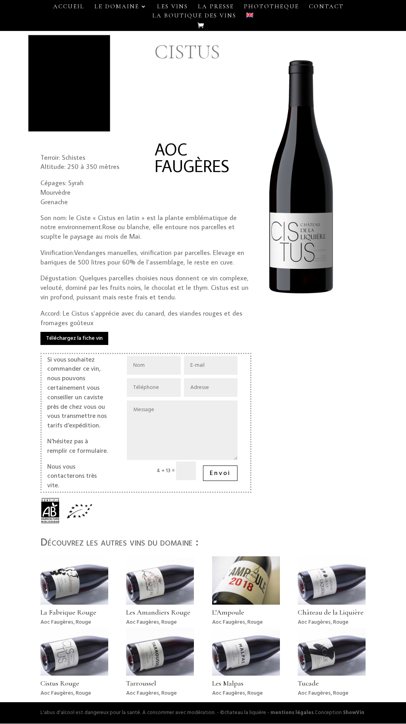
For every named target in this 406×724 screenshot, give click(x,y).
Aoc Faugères (56, 622)
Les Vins (172, 7)
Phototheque (271, 7)
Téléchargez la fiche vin (74, 338)
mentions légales (292, 712)
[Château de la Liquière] (332, 580)
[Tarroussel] (160, 651)
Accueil (68, 7)
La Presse (216, 7)
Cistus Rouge (59, 683)
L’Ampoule (228, 612)
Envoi (220, 473)
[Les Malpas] (246, 651)
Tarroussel (141, 683)
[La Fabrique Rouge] (74, 580)
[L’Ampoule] (246, 580)
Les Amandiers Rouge (158, 612)
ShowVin (353, 712)
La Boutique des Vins (194, 16)
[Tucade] (332, 651)
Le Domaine (116, 7)
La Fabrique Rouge (68, 612)
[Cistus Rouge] (74, 651)
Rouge (83, 622)
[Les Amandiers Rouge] (160, 580)
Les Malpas (227, 683)
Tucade (308, 683)
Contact (326, 7)
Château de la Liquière (331, 612)
